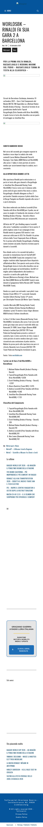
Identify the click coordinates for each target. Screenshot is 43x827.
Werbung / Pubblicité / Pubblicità (27, 825)
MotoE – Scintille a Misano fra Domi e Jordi (22, 452)
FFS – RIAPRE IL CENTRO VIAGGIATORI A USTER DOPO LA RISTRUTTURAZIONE (21, 489)
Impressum (10, 825)
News (14, 50)
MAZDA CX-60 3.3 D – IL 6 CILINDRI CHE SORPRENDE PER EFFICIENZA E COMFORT (21, 495)
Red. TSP (4, 45)
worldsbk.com (17, 355)
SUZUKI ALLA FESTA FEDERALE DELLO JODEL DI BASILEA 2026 (19, 777)
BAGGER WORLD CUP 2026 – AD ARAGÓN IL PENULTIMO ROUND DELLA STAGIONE (21, 467)
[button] (38, 10)
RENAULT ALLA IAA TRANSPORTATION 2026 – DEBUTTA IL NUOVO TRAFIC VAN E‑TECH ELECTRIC (21, 481)
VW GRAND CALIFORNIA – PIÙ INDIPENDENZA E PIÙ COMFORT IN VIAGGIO (21, 473)
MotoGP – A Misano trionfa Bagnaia (19, 449)
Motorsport (6, 50)
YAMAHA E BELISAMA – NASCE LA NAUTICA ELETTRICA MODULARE (21, 758)
